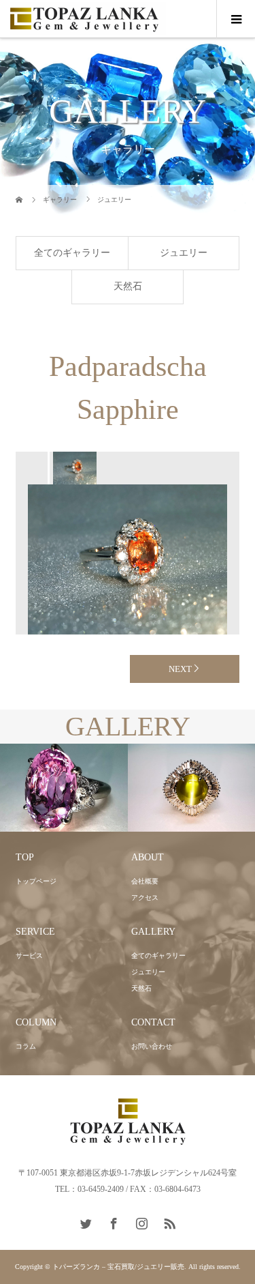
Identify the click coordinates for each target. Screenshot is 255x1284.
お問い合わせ (151, 1046)
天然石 (128, 286)
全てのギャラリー (72, 253)
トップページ (36, 881)
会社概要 (144, 881)
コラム (26, 1046)
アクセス (144, 897)
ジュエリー (183, 253)
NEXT (180, 669)
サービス (29, 955)
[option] (74, 468)
